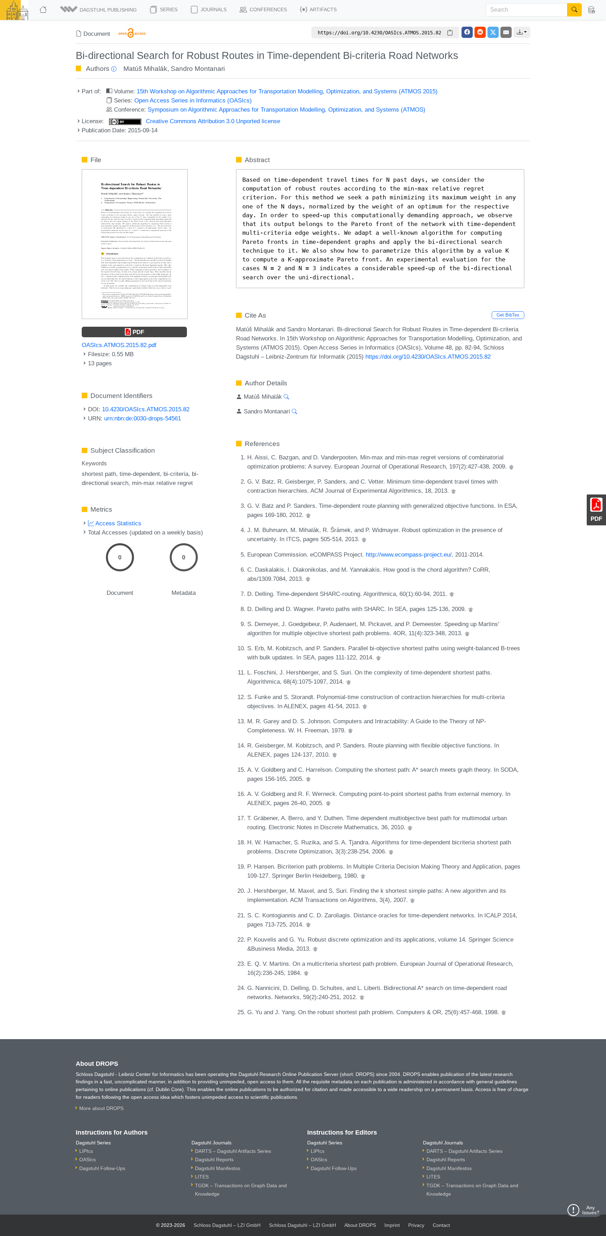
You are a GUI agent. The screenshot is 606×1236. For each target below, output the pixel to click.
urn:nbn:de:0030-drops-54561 (142, 418)
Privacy (416, 1225)
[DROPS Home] (44, 9)
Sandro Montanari (198, 68)
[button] (99, 9)
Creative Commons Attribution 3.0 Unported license (212, 121)
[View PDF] (135, 243)
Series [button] (168, 9)
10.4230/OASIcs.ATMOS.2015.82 (145, 409)
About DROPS (360, 1225)
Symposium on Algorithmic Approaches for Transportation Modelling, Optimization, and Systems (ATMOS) (286, 109)
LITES (202, 1176)
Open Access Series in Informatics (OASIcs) (193, 100)
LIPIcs (86, 1151)
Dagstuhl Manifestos (217, 1168)
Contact (441, 1225)
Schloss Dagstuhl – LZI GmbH (227, 1225)
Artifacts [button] (323, 9)
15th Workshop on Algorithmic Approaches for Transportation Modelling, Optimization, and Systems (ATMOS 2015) (287, 91)
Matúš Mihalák (145, 68)
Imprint (392, 1225)
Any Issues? (590, 1210)
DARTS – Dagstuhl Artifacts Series (233, 1151)
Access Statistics (117, 523)
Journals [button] (213, 9)
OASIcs (87, 1159)
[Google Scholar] (511, 466)
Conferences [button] (267, 9)
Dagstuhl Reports (214, 1159)
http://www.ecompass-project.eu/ (409, 554)
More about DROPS (101, 1108)
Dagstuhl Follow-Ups (102, 1168)
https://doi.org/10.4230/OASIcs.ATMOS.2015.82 (428, 356)
